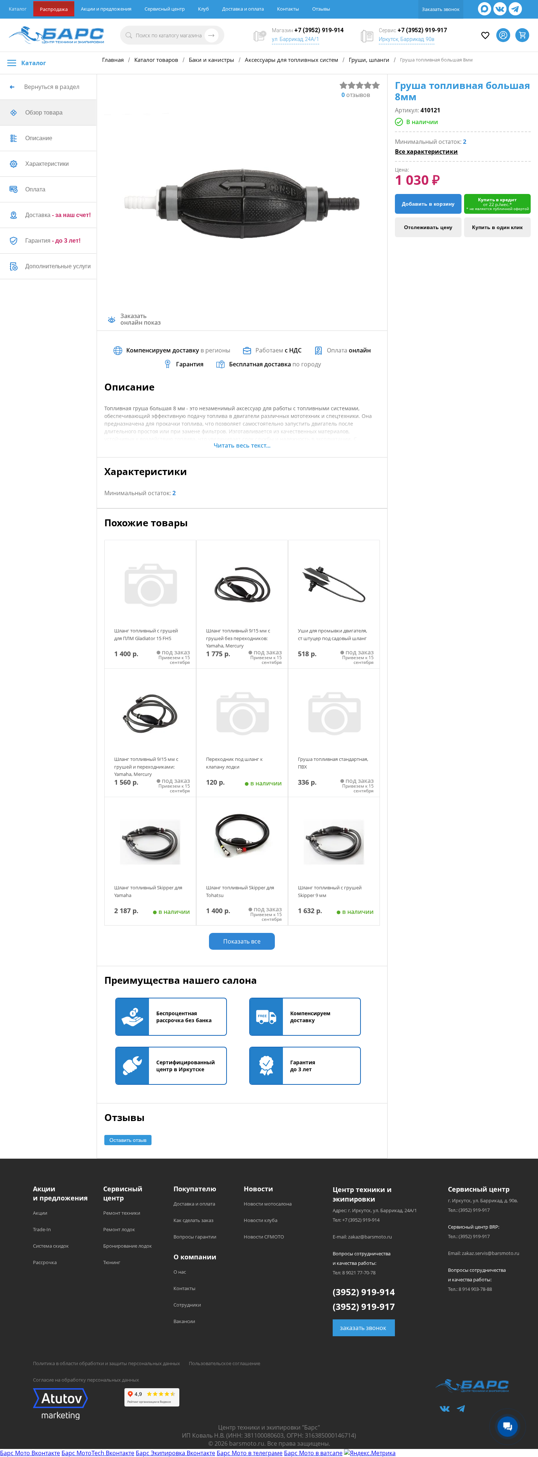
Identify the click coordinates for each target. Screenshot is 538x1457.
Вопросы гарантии (194, 1236)
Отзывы (321, 8)
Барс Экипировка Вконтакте (175, 1453)
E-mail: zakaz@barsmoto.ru (362, 1236)
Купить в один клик (497, 227)
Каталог (18, 8)
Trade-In (42, 1229)
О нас (179, 1272)
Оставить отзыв (127, 1140)
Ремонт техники (121, 1213)
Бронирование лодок (127, 1246)
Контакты (288, 8)
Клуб (203, 8)
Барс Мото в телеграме (250, 1453)
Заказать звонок (441, 9)
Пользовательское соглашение (224, 1363)
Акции (40, 1213)
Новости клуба (260, 1220)
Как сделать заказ (193, 1220)
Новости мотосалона (268, 1203)
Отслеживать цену (428, 227)
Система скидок (51, 1246)
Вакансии (184, 1321)
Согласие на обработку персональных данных (86, 1379)
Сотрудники (187, 1304)
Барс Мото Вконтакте (30, 1453)
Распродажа (54, 9)
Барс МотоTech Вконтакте (97, 1453)
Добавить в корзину (428, 204)
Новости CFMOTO (264, 1236)
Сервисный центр (165, 8)
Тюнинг (111, 1262)
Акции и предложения (106, 8)
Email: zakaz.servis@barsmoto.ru (483, 1253)
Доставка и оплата (243, 8)
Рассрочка (45, 1262)
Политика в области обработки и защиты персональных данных (106, 1363)
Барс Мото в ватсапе (313, 1453)
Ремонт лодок (119, 1229)
